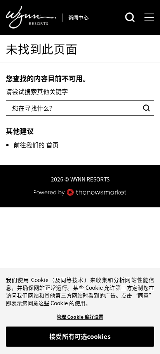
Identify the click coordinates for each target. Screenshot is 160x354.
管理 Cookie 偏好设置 (80, 316)
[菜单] (149, 17)
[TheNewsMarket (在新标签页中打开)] (80, 192)
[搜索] (130, 17)
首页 (52, 144)
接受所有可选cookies (79, 336)
